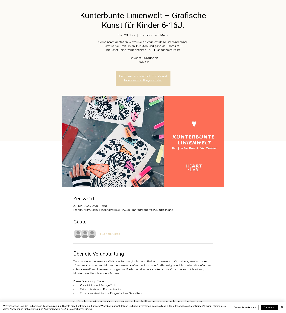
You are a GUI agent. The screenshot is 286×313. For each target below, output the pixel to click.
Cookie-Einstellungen (245, 307)
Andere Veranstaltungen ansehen (143, 80)
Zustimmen (269, 307)
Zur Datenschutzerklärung (78, 309)
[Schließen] (282, 307)
